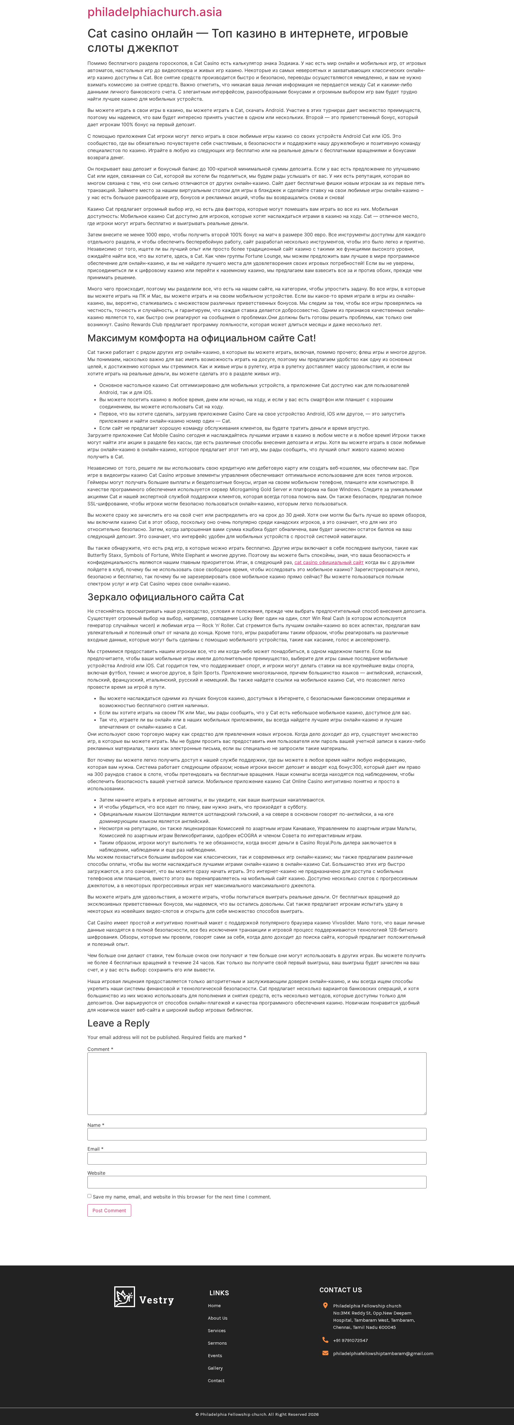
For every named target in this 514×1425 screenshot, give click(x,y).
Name (95, 1125)
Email (95, 1148)
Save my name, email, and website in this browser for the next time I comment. (182, 1196)
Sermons (217, 1343)
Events (215, 1355)
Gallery (215, 1368)
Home (214, 1305)
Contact (216, 1380)
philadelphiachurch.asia (154, 11)
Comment (100, 1049)
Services (217, 1330)
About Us (218, 1318)
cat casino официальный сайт (329, 562)
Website (96, 1173)
